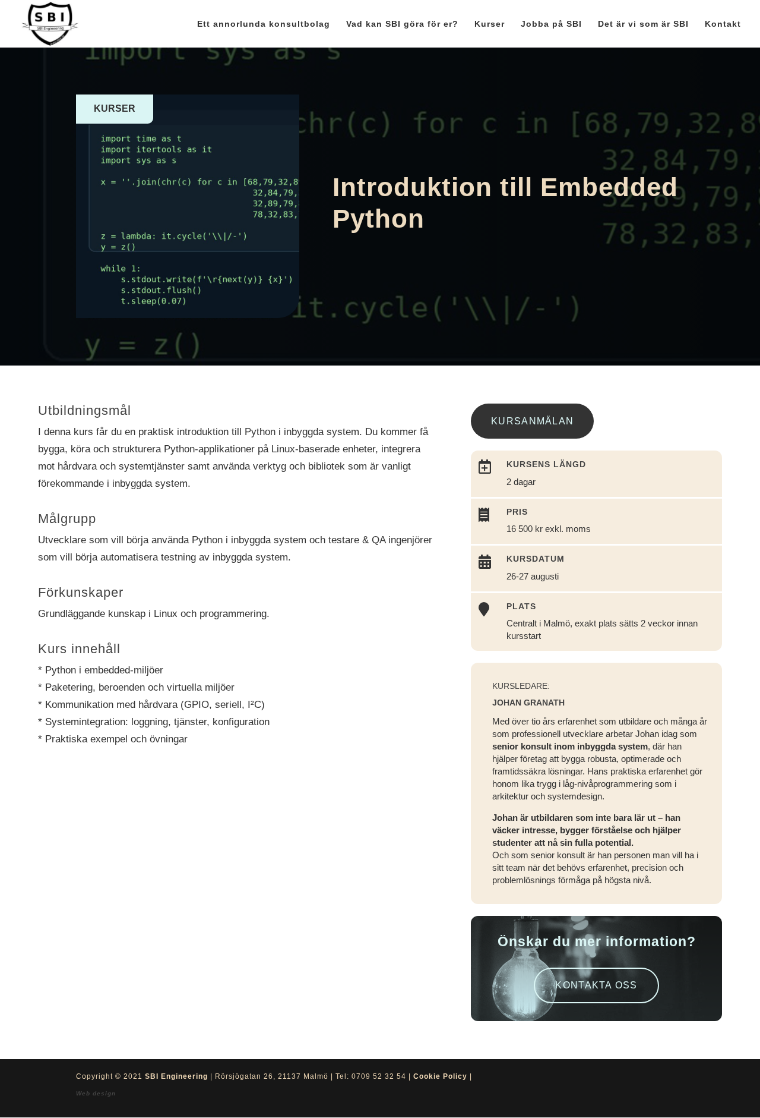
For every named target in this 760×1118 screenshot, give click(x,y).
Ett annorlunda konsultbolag (263, 24)
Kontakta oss (596, 985)
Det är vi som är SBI (643, 24)
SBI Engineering (176, 1076)
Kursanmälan (532, 421)
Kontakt (723, 24)
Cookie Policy (440, 1076)
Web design (96, 1093)
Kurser (489, 24)
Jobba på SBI (551, 24)
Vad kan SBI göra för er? (402, 24)
